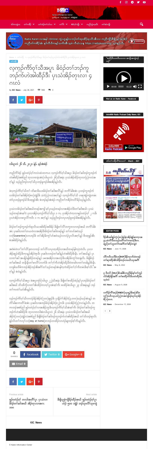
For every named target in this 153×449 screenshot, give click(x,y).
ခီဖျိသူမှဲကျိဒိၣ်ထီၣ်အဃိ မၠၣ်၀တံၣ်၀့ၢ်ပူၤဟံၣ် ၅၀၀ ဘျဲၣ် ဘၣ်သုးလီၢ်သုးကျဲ (77, 402)
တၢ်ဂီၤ (61, 24)
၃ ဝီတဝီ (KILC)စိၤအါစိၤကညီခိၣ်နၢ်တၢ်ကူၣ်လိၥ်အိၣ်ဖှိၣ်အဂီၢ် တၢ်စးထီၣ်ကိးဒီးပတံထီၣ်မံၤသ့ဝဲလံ (122, 276)
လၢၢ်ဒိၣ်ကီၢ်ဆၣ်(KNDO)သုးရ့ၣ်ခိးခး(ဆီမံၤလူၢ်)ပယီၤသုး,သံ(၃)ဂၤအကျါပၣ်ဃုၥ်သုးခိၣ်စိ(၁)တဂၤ (122, 296)
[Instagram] (126, 2)
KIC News (16, 90)
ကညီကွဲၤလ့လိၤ (92, 24)
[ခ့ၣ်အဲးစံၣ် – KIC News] (76, 12)
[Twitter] (138, 2)
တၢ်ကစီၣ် (20, 57)
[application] (123, 78)
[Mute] (135, 86)
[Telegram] (132, 2)
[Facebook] (120, 2)
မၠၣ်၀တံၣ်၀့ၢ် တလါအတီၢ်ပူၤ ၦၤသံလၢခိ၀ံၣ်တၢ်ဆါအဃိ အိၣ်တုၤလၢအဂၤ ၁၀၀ (28, 404)
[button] (141, 24)
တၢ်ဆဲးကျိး (106, 24)
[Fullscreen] (140, 86)
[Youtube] (144, 2)
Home (11, 57)
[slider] (121, 86)
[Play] (108, 86)
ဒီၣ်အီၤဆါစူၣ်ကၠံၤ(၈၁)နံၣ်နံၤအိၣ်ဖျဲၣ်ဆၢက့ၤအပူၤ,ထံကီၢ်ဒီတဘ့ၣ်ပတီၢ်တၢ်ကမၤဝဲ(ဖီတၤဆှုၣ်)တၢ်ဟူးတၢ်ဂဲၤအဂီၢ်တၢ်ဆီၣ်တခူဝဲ (122, 240)
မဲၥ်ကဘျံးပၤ (15, 24)
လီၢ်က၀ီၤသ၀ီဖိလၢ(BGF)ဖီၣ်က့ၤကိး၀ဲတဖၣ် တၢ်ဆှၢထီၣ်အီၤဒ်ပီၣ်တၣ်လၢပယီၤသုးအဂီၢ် (121, 258)
